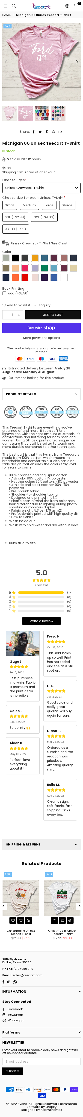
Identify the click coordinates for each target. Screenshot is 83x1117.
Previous (5, 61)
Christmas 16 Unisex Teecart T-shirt (21, 932)
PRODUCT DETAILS (21, 394)
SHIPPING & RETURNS (23, 844)
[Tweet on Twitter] (40, 131)
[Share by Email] (60, 131)
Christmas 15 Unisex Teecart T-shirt (62, 932)
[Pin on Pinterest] (47, 131)
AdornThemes (51, 1110)
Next (77, 61)
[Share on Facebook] (33, 131)
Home (6, 15)
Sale (7, 26)
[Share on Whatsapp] (53, 131)
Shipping (9, 172)
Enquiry (44, 305)
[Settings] (67, 5)
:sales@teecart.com (26, 975)
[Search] (14, 5)
